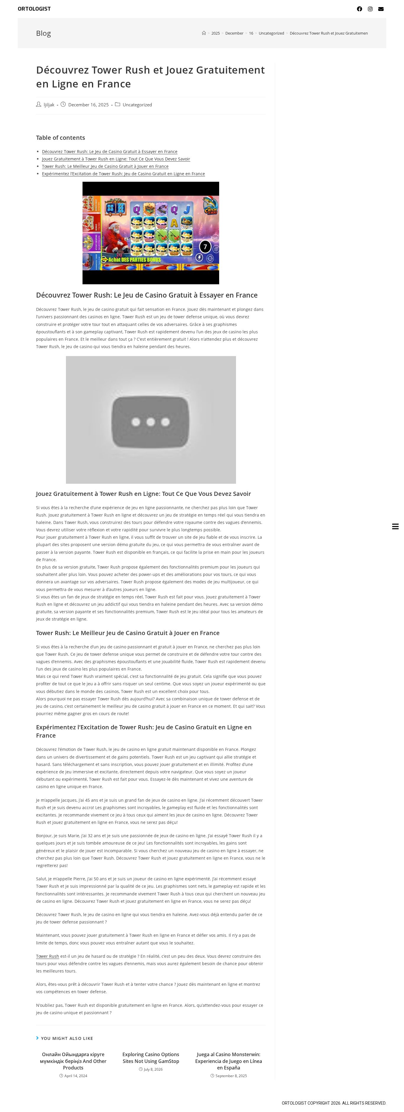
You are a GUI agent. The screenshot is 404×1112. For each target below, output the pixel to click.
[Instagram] (370, 9)
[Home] (204, 33)
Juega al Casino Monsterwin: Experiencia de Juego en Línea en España (228, 1061)
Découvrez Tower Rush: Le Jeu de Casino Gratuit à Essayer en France (109, 151)
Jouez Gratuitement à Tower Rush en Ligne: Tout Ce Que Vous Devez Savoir (116, 159)
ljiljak (49, 105)
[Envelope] (381, 9)
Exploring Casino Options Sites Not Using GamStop (150, 1057)
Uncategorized (137, 105)
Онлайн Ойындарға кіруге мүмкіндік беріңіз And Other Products (73, 1061)
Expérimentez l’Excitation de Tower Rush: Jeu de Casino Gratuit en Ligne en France (123, 173)
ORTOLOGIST (34, 9)
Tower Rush (47, 956)
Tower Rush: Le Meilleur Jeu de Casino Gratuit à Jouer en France (105, 166)
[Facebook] (359, 9)
